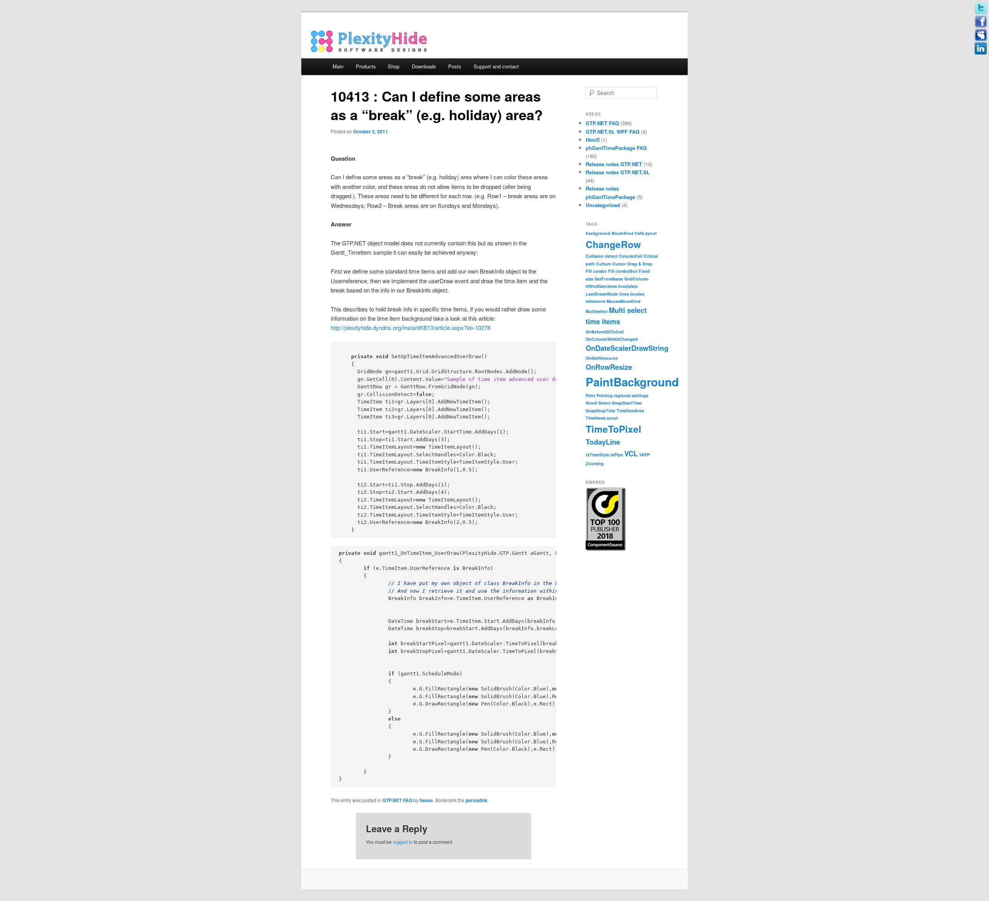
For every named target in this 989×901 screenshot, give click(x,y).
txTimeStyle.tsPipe (604, 454)
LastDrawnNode (602, 294)
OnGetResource (602, 358)
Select (604, 403)
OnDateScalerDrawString (627, 348)
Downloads (424, 66)
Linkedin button (981, 48)
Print (590, 395)
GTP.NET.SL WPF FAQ (612, 131)
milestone (595, 301)
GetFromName (609, 279)
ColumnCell (630, 256)
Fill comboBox (622, 271)
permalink (477, 800)
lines (624, 294)
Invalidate (628, 286)
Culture (603, 264)
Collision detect (602, 256)
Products (366, 66)
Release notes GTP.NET (614, 164)
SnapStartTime (627, 403)
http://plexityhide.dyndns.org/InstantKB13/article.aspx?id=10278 (410, 327)
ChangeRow (613, 244)
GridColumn (636, 279)
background (598, 233)
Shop (393, 66)
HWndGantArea (601, 286)
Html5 (593, 139)
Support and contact (496, 66)
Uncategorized (603, 205)
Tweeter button (981, 8)
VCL (631, 454)
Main (338, 66)
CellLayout (646, 233)
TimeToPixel (613, 428)
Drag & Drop (640, 264)
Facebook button (981, 21)
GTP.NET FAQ (397, 800)
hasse (426, 800)
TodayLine (603, 442)
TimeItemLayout (602, 418)
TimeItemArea (630, 410)
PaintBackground (632, 382)
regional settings (631, 395)
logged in (403, 841)
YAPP (644, 454)
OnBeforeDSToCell (605, 332)
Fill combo (596, 271)
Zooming (595, 463)
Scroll (591, 403)
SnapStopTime (600, 410)
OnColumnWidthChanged (612, 339)
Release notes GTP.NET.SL (618, 172)
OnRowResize (609, 367)
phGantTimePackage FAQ (616, 147)
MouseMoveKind (624, 301)
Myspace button (981, 35)
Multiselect (597, 311)
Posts (454, 66)
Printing (604, 395)
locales (637, 294)
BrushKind (623, 233)
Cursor (619, 264)
